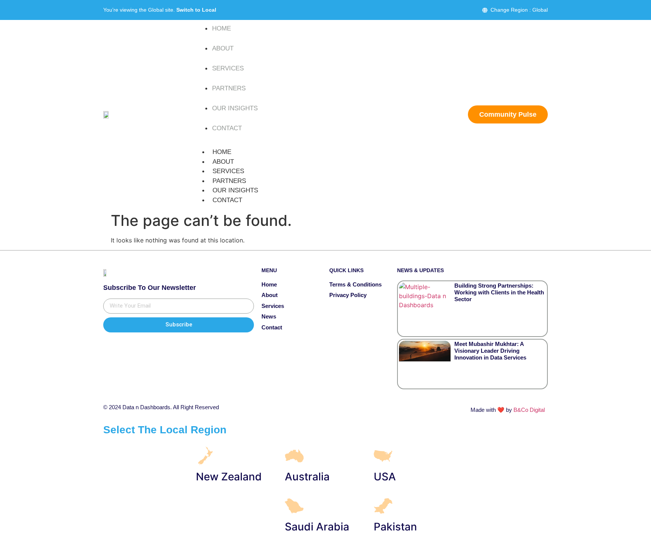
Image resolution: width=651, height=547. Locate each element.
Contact (227, 128)
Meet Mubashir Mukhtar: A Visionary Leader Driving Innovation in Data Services (490, 351)
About (223, 48)
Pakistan (395, 526)
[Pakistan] (383, 506)
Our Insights (235, 108)
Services (228, 68)
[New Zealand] (205, 455)
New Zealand (229, 476)
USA (385, 476)
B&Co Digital (529, 410)
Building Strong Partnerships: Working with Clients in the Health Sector (499, 292)
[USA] (383, 455)
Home (221, 28)
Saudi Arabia (317, 526)
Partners (229, 88)
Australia (307, 476)
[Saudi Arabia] (294, 506)
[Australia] (294, 455)
